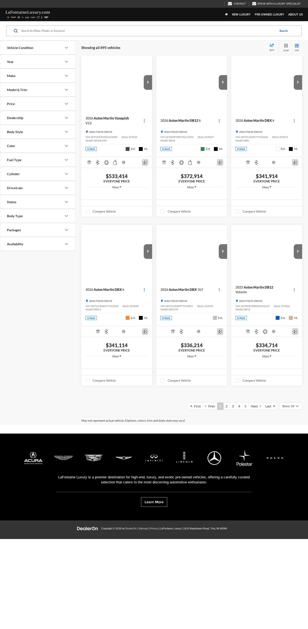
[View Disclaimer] (123, 162)
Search (284, 30)
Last (269, 575)
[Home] (226, 14)
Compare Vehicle (104, 211)
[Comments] (145, 162)
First (196, 575)
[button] (148, 82)
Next (255, 575)
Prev (210, 575)
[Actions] (144, 120)
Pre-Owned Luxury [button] (269, 14)
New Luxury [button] (241, 14)
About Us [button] (295, 14)
